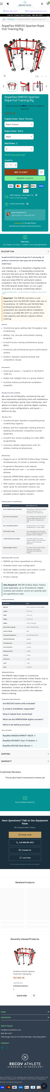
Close (48, 16)
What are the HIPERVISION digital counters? (23, 719)
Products (11, 19)
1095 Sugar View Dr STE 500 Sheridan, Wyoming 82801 (23, 1037)
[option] (25, 55)
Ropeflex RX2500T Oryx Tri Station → (20, 740)
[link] (41, 172)
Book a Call (26, 835)
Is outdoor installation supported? (19, 709)
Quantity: (9, 160)
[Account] (42, 4)
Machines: (11, 143)
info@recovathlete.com (37, 11)
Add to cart (21, 172)
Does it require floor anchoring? (17, 714)
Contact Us (26, 850)
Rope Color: (14, 131)
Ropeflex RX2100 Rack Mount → (18, 746)
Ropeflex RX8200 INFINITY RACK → (19, 735)
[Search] (7, 4)
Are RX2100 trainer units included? (19, 703)
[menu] (1, 3)
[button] (42, 76)
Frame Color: (19, 118)
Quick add (22, 995)
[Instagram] (6, 1048)
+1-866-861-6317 (28, 215)
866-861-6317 (12, 11)
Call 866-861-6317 (26, 842)
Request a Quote (25, 178)
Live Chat (27, 858)
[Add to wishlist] (34, 995)
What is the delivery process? (16, 725)
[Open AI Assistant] (44, 1086)
